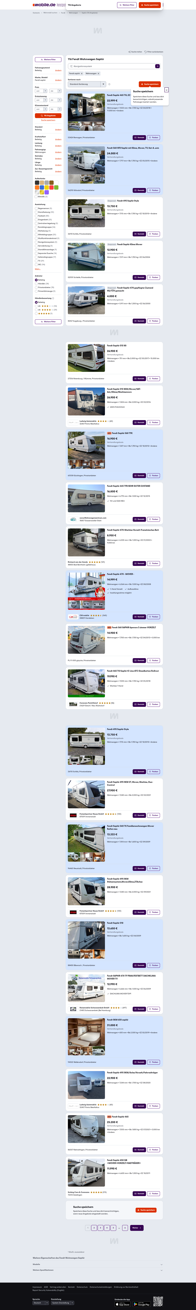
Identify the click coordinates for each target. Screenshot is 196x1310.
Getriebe (39, 156)
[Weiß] (56, 182)
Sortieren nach (74, 79)
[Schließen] (166, 89)
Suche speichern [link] (48, 120)
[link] (135, 52)
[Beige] (41, 182)
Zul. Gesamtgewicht (43, 169)
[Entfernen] (81, 73)
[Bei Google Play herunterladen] (142, 1304)
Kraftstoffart (40, 137)
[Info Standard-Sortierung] (109, 84)
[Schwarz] (37, 182)
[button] (48, 69)
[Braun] (51, 182)
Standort (39, 127)
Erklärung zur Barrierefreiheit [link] (126, 1287)
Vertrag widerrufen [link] (58, 1287)
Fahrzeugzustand (42, 68)
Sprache (36, 1299)
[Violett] (46, 192)
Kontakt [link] (71, 1287)
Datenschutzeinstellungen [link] (101, 1287)
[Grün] (56, 187)
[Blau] (41, 187)
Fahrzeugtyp (40, 149)
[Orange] (37, 187)
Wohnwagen (73, 13)
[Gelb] (46, 187)
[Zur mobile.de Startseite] (54, 5)
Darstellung (56, 1299)
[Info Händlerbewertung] (53, 298)
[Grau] (46, 182)
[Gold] (41, 192)
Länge (37, 162)
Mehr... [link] (38, 269)
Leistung (38, 143)
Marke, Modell (41, 77)
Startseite (36, 13)
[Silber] (37, 192)
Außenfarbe (40, 178)
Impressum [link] (37, 1287)
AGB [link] (46, 1287)
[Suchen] (157, 66)
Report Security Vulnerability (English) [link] (48, 1290)
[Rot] (51, 187)
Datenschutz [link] (82, 1287)
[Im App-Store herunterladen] (123, 1304)
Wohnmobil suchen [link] (50, 13)
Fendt (63, 13)
